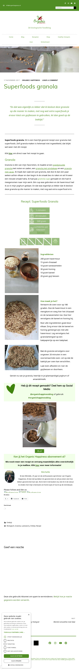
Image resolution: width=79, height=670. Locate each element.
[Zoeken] (75, 8)
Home (11, 37)
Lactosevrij (25, 526)
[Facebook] (49, 643)
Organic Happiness (31, 80)
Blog (22, 37)
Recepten (35, 37)
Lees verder (15, 629)
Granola (18, 526)
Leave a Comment (50, 80)
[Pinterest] (74, 3)
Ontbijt (9, 522)
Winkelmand (45, 42)
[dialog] (16, 640)
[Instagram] (68, 3)
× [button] (28, 614)
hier (11, 153)
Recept (38, 526)
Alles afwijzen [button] (16, 661)
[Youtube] (71, 3)
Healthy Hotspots (64, 37)
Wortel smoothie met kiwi (64, 620)
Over (31, 42)
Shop (48, 37)
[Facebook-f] (65, 3)
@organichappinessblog (41, 394)
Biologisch (10, 526)
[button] (16, 632)
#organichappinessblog (39, 397)
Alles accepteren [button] (16, 656)
